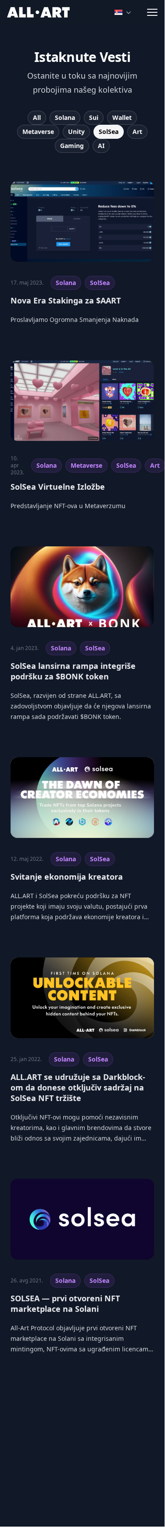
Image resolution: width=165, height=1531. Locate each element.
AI (101, 145)
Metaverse (38, 131)
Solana (65, 117)
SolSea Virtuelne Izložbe (58, 486)
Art (137, 131)
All (37, 117)
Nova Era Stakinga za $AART (66, 300)
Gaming (72, 145)
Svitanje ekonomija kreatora (67, 876)
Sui (93, 117)
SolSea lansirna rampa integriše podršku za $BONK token (73, 671)
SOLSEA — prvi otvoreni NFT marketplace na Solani (65, 1303)
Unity (76, 131)
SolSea (108, 131)
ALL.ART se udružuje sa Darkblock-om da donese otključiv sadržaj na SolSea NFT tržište (78, 1087)
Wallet (122, 117)
